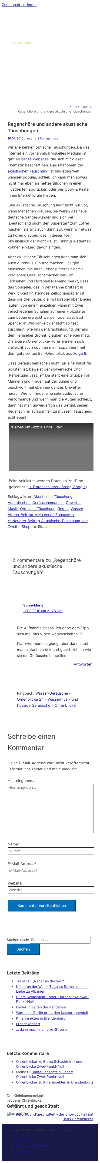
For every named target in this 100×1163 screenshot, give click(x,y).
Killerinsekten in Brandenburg (41, 1018)
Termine (30, 1113)
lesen (30, 138)
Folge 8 (79, 353)
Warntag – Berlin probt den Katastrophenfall (52, 1013)
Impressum (24, 1151)
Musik (13, 508)
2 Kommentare (47, 138)
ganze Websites (35, 159)
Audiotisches (19, 502)
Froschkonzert (28, 1024)
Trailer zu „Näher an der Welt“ (40, 981)
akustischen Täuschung (28, 171)
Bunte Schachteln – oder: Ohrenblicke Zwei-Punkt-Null (50, 1063)
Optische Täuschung (38, 508)
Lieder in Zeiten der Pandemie (41, 1007)
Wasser (77, 508)
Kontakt (21, 1139)
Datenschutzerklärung (32, 1145)
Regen (63, 508)
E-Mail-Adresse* (22, 863)
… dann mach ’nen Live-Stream (41, 1029)
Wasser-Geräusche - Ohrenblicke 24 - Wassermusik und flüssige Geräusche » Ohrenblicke (47, 699)
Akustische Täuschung (53, 496)
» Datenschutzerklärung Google (57, 486)
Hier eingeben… (21, 780)
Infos (11, 1113)
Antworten (83, 664)
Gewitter (73, 502)
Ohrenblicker (26, 1061)
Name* (14, 844)
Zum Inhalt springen (19, 4)
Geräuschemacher (48, 502)
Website (15, 883)
